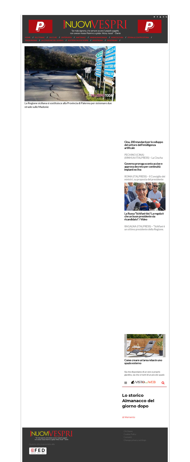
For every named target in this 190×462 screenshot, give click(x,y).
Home (27, 37)
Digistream (97, 40)
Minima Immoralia (98, 37)
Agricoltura (117, 37)
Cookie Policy (130, 434)
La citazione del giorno (52, 40)
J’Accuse (53, 37)
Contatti (128, 437)
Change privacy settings (135, 440)
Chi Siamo (128, 431)
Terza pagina (31, 40)
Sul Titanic (40, 37)
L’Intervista (66, 37)
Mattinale (81, 37)
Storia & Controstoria (138, 37)
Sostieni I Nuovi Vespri (78, 40)
